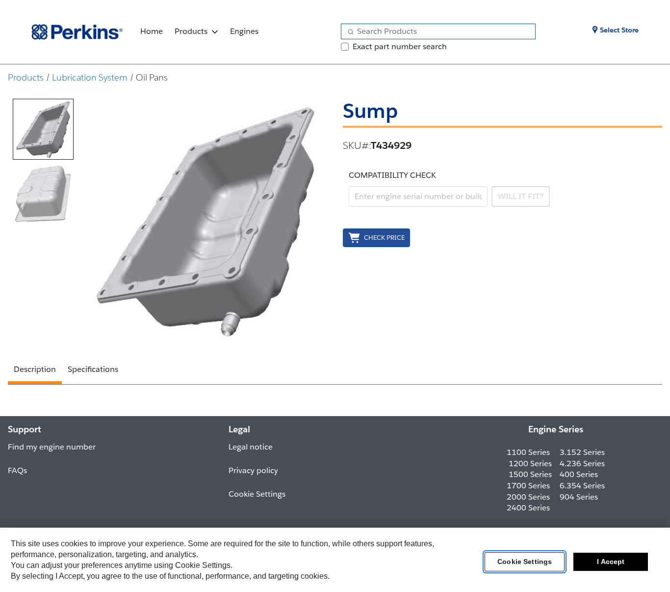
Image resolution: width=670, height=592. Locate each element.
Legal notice (251, 447)
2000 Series (528, 497)
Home (151, 31)
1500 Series (530, 474)
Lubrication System (90, 77)
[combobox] (434, 31)
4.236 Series (582, 463)
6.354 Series (582, 485)
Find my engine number (52, 447)
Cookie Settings (524, 562)
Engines (244, 31)
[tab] (43, 129)
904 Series (579, 497)
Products (191, 31)
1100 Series (528, 452)
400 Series (579, 474)
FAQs (17, 470)
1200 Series (530, 463)
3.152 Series (582, 452)
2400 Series (528, 508)
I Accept (610, 562)
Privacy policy (253, 470)
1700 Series (528, 485)
